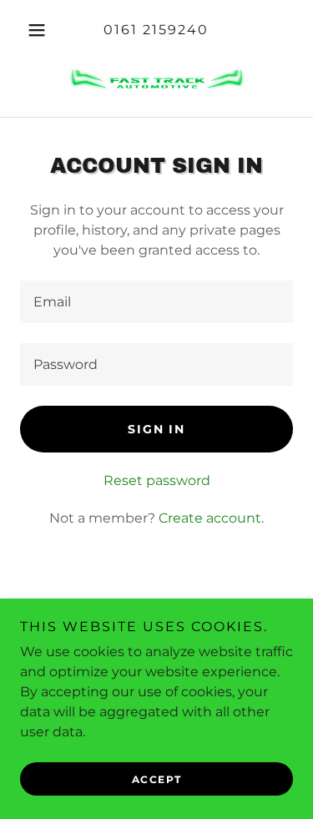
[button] (40, 30)
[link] (156, 78)
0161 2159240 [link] (156, 30)
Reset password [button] (156, 480)
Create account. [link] (211, 518)
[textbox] (156, 302)
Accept (157, 779)
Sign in (156, 429)
